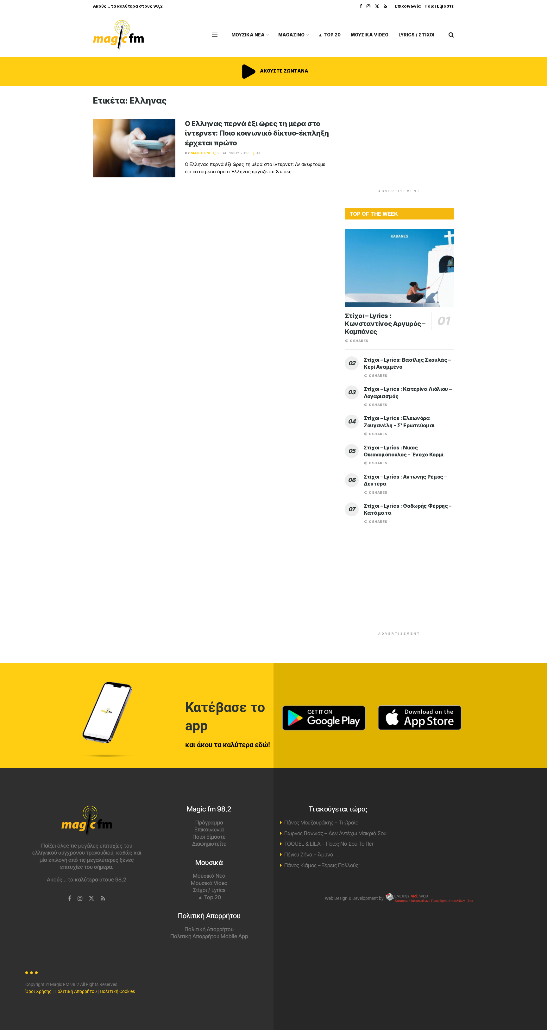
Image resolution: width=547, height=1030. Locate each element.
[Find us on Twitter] (377, 6)
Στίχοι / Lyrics (209, 890)
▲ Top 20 (329, 34)
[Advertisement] (399, 140)
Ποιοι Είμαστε (439, 6)
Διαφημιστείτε (209, 844)
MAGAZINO (291, 34)
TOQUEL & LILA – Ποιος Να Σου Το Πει (328, 844)
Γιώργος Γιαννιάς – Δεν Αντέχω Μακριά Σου (335, 833)
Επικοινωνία (408, 6)
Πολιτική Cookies (117, 991)
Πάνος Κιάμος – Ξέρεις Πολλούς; (322, 865)
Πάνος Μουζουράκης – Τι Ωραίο (321, 822)
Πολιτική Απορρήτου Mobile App (209, 936)
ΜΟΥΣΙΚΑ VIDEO (369, 34)
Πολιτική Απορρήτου (209, 929)
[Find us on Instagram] (368, 6)
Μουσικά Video (209, 883)
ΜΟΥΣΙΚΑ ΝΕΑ (248, 34)
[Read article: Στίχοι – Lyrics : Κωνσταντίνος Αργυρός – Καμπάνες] (399, 268)
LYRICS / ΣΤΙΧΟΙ (416, 34)
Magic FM (200, 153)
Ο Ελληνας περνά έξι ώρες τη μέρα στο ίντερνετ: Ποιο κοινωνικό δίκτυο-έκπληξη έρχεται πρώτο (257, 133)
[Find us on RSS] (385, 6)
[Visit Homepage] (118, 35)
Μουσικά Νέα (209, 876)
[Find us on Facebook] (361, 6)
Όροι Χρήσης (38, 991)
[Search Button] (451, 35)
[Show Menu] (214, 35)
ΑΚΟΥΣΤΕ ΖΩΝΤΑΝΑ (283, 70)
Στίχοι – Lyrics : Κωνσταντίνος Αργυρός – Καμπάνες (385, 323)
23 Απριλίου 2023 (232, 153)
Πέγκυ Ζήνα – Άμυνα (308, 854)
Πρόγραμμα (209, 822)
